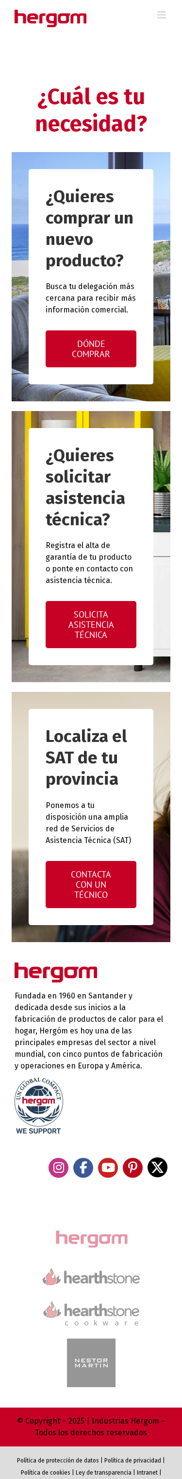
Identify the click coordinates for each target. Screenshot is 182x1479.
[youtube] (108, 1168)
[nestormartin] (91, 1343)
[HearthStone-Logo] (91, 1272)
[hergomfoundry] (91, 1231)
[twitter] (157, 1167)
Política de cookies (45, 1472)
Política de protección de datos (58, 1460)
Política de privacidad (132, 1460)
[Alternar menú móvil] (162, 15)
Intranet (147, 1472)
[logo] (91, 1300)
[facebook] (83, 1168)
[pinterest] (133, 1168)
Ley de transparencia (103, 1472)
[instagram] (58, 1168)
